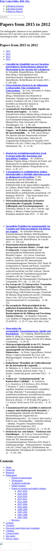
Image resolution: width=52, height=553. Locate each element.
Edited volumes (19, 485)
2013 (8, 56)
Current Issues (12, 533)
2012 (8, 59)
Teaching (10, 525)
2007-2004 (22, 504)
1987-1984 (22, 517)
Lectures (10, 523)
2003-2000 (22, 507)
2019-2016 (22, 496)
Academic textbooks (21, 483)
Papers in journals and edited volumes (29, 488)
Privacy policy (12, 538)
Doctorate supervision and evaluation (23, 528)
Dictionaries (17, 480)
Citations (10, 530)
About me (10, 470)
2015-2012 (22, 499)
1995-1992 (22, 512)
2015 (8, 51)
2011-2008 (22, 501)
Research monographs (22, 478)
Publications (11, 475)
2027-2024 (22, 491)
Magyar (19, 11)
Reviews (15, 520)
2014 (8, 54)
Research (10, 472)
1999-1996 (22, 509)
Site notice (10, 536)
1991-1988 (22, 515)
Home (8, 467)
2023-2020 (22, 494)
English (19, 9)
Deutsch (20, 6)
